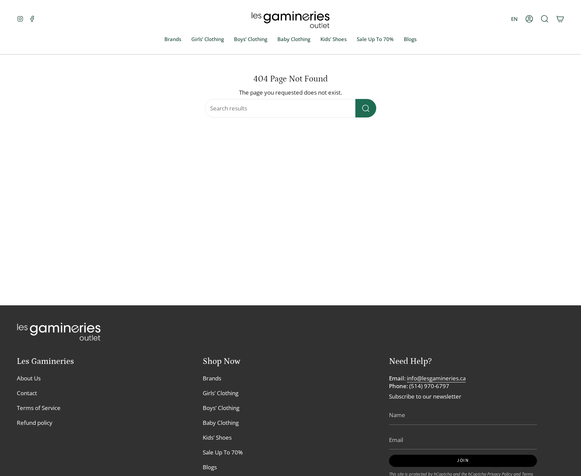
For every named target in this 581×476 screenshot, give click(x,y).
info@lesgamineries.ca (436, 378)
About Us (29, 378)
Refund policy (34, 423)
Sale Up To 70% (223, 452)
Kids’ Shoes (217, 437)
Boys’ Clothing (221, 408)
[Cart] (560, 19)
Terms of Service (39, 408)
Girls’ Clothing (220, 393)
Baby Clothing (221, 423)
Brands (212, 378)
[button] (544, 19)
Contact (27, 393)
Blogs (210, 467)
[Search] (365, 108)
